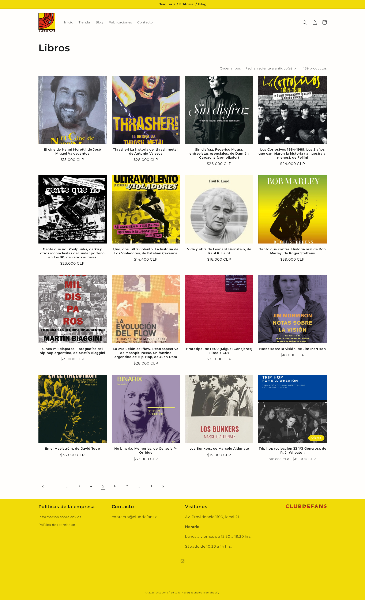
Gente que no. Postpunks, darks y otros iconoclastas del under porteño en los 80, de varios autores (72, 253)
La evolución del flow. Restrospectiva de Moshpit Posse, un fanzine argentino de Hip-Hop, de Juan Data (146, 353)
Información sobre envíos (59, 517)
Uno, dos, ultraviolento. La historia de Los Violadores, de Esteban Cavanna (145, 251)
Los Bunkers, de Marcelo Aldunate (219, 448)
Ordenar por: (230, 68)
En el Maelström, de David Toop (72, 448)
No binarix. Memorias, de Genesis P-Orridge (145, 450)
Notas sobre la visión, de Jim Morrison (292, 349)
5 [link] (103, 486)
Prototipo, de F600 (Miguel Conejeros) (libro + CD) (219, 351)
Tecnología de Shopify (205, 592)
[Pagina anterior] (43, 486)
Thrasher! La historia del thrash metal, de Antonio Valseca (146, 151)
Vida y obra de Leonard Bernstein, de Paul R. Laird (219, 251)
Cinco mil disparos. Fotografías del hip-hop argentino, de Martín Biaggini (72, 351)
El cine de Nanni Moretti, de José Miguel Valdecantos (72, 151)
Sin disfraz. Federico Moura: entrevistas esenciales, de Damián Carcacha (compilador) (219, 153)
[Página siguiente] (163, 486)
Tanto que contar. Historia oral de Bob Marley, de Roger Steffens (292, 251)
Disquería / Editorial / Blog (173, 592)
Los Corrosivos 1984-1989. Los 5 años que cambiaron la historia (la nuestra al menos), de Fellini (293, 153)
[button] (305, 22)
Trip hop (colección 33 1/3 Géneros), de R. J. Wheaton (292, 450)
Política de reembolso (56, 525)
